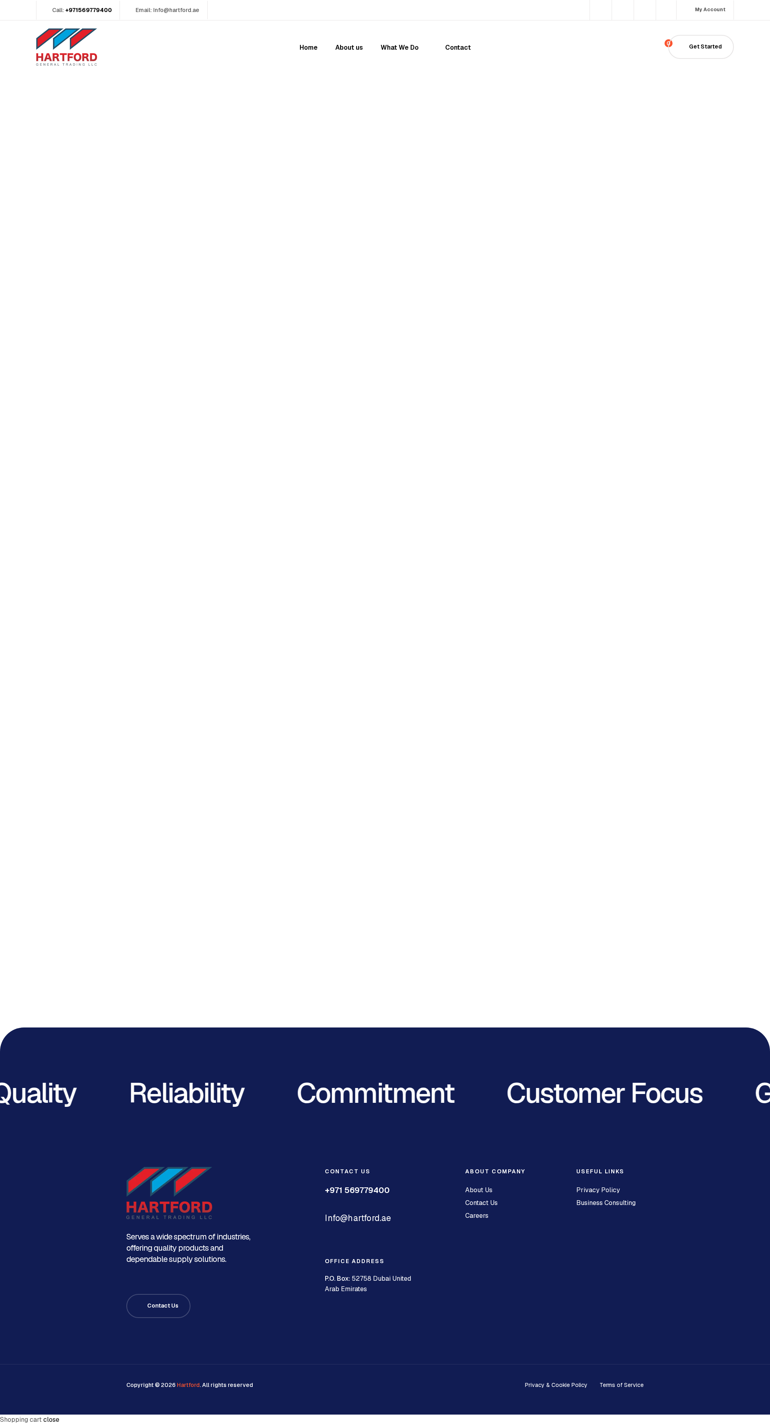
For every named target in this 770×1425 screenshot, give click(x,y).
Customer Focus (586, 1093)
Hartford (188, 1385)
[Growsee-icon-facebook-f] (600, 10)
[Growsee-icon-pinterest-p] (666, 10)
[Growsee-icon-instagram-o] (644, 10)
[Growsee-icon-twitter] (622, 10)
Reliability (168, 1093)
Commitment (357, 1093)
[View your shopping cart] (655, 47)
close (51, 1419)
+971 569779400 (357, 1190)
